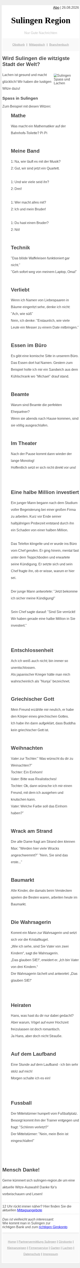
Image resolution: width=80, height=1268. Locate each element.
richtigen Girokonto (53, 1227)
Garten (55, 1247)
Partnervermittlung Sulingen (37, 1241)
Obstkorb (18, 44)
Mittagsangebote (29, 1210)
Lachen (68, 1247)
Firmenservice (38, 1247)
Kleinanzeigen (16, 1247)
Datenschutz (31, 1254)
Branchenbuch (59, 44)
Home (12, 1241)
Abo (56, 7)
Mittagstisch (37, 44)
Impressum (50, 1254)
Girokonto (65, 1241)
